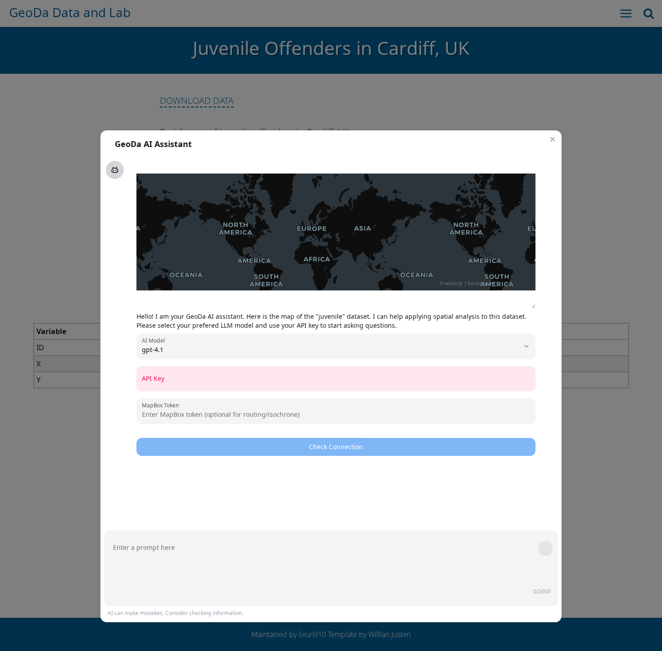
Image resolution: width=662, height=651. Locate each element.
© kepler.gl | (453, 283)
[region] (335, 232)
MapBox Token (160, 405)
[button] (552, 139)
